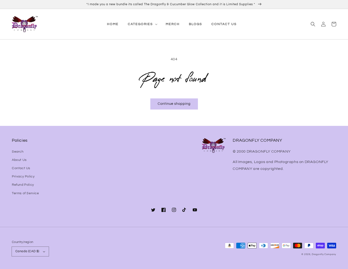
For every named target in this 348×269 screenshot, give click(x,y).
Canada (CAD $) (27, 251)
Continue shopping (174, 104)
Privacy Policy (23, 176)
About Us (19, 160)
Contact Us (21, 168)
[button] (313, 24)
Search (18, 151)
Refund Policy (23, 184)
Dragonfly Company (324, 254)
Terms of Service (25, 193)
